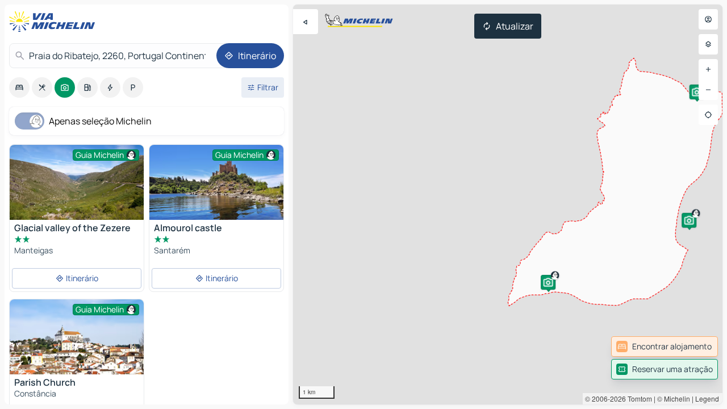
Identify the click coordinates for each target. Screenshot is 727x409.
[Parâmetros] (708, 44)
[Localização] (708, 115)
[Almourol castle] (216, 190)
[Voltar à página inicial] (54, 21)
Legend (707, 398)
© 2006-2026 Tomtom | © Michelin (637, 398)
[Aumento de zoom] (708, 69)
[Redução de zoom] (708, 90)
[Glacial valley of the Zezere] (77, 189)
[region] (507, 204)
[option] (19, 87)
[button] (548, 282)
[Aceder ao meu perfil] (708, 19)
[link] (664, 346)
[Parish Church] (77, 343)
